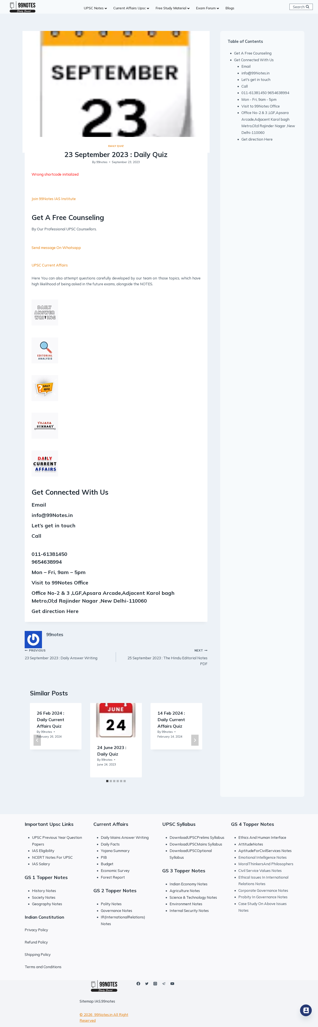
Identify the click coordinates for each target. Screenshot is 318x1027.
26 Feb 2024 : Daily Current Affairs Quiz (50, 719)
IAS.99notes (105, 1001)
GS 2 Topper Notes (115, 890)
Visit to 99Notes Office (260, 106)
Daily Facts (110, 844)
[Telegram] (163, 983)
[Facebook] (138, 983)
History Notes (44, 890)
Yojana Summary (115, 850)
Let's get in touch (255, 79)
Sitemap (87, 1001)
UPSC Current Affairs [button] (50, 265)
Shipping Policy (38, 954)
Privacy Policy (36, 930)
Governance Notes (116, 910)
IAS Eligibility (43, 850)
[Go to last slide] (37, 740)
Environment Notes (186, 904)
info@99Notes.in (52, 515)
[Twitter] (147, 983)
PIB (104, 857)
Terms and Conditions (43, 966)
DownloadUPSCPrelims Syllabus (197, 837)
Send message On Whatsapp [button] (56, 247)
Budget (107, 864)
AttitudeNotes (250, 844)
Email (246, 66)
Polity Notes (111, 904)
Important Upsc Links (49, 824)
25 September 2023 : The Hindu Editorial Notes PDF (167, 657)
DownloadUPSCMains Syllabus (196, 844)
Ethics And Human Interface (262, 837)
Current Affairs (110, 824)
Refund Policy (36, 942)
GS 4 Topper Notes (252, 824)
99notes (102, 162)
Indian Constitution (44, 917)
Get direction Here (55, 611)
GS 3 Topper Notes (183, 871)
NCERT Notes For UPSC (53, 857)
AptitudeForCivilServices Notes (265, 850)
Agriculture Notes (185, 890)
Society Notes (43, 897)
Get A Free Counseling (252, 53)
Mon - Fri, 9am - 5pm (258, 99)
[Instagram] (155, 983)
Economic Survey (115, 870)
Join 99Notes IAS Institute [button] (54, 198)
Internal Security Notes (189, 910)
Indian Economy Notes (188, 884)
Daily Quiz (116, 146)
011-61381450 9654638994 (265, 92)
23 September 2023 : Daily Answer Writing (61, 654)
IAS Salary (41, 864)
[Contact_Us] (306, 1010)
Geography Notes (47, 904)
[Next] (195, 740)
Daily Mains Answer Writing (125, 837)
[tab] (107, 781)
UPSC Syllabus (179, 824)
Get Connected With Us (254, 60)
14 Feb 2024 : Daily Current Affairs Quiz (171, 719)
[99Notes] (22, 7)
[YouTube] (172, 983)
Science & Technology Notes (193, 897)
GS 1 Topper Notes (46, 877)
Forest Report (113, 877)
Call (244, 86)
